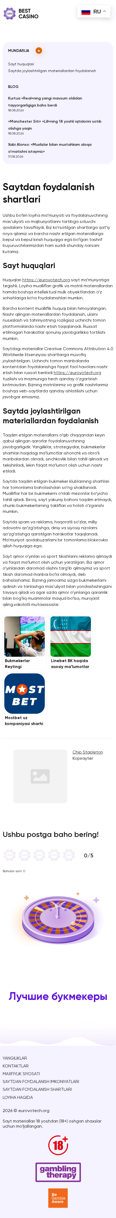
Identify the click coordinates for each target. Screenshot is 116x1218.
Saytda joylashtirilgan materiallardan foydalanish (52, 71)
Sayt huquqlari (21, 64)
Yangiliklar (15, 1058)
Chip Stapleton (88, 752)
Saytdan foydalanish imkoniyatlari (41, 1082)
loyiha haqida (18, 1098)
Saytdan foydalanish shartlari (37, 1090)
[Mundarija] (39, 50)
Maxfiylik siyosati (21, 1074)
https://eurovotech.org (46, 280)
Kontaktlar (16, 1066)
